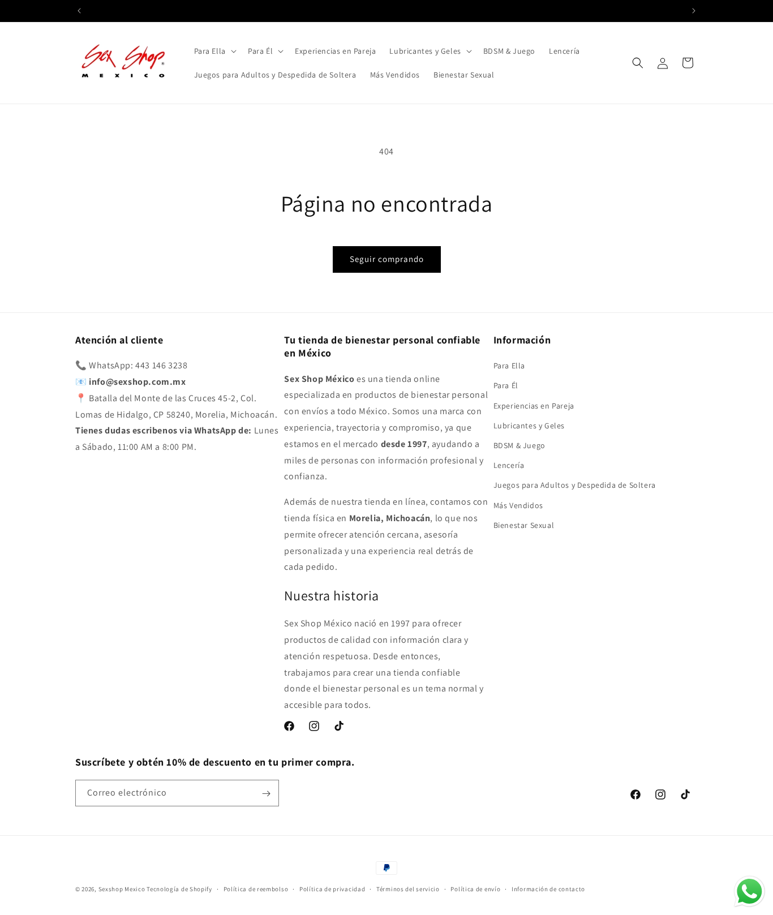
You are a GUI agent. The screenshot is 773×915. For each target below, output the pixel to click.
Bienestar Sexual (524, 525)
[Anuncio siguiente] (693, 11)
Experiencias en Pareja (533, 406)
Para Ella (509, 365)
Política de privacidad (332, 888)
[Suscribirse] (266, 793)
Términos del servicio (408, 888)
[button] (214, 51)
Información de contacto (548, 888)
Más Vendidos (518, 505)
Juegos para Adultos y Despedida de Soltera (574, 485)
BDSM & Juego (519, 445)
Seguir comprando (387, 259)
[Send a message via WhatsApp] (749, 891)
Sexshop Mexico (121, 889)
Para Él (505, 386)
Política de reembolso (256, 888)
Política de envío (475, 888)
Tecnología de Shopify (179, 889)
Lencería (509, 465)
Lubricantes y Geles (529, 425)
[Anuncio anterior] (79, 11)
